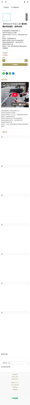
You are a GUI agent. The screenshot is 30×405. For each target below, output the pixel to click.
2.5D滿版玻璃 (15, 7)
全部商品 (6, 7)
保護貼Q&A (15, 379)
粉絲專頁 (15, 387)
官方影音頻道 (15, 385)
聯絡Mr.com (15, 382)
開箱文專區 (15, 377)
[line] (3, 73)
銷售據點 (15, 389)
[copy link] (13, 73)
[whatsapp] (10, 73)
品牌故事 (15, 374)
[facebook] (7, 73)
